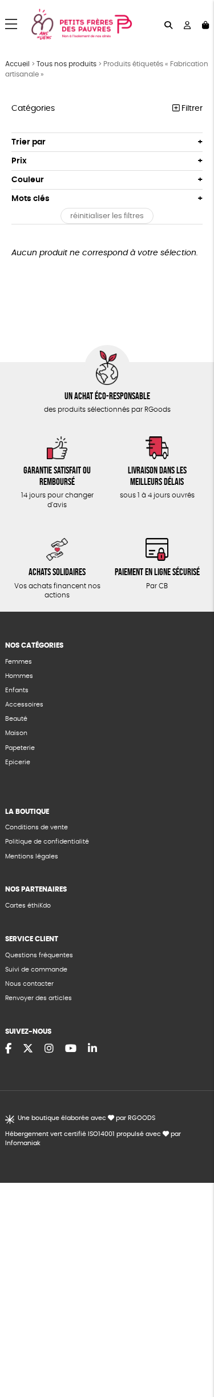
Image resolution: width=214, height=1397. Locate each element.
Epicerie (17, 762)
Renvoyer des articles (38, 998)
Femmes (18, 662)
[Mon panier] (205, 24)
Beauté (16, 719)
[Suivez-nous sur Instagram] (49, 1049)
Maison (16, 733)
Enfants (17, 690)
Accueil (17, 64)
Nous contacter (29, 984)
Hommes (19, 676)
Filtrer (191, 109)
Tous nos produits (66, 64)
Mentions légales (31, 856)
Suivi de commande (36, 969)
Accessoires (24, 704)
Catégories (33, 109)
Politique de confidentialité (47, 841)
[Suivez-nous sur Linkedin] (92, 1049)
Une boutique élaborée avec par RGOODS (86, 1118)
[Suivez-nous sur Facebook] (8, 1049)
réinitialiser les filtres (107, 216)
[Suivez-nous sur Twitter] (28, 1049)
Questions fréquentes (39, 955)
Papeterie (20, 748)
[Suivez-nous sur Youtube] (70, 1049)
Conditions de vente (36, 827)
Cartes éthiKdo (28, 905)
